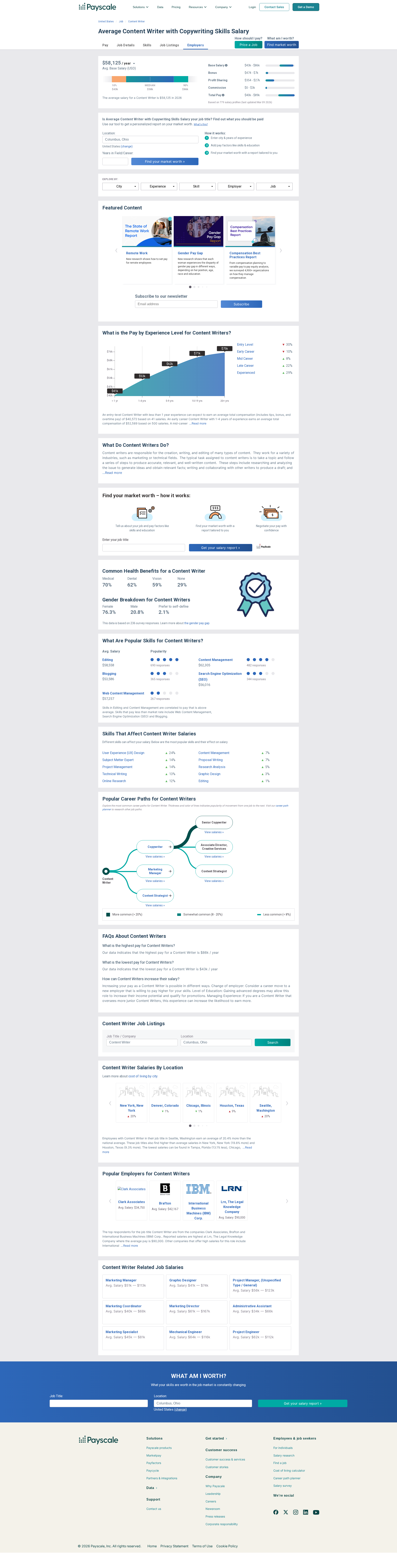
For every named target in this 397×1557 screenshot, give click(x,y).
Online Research (114, 781)
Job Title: (56, 1396)
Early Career (245, 352)
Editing (107, 660)
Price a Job (248, 45)
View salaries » (155, 856)
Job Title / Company (121, 1036)
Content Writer (136, 21)
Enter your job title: (115, 540)
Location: (108, 133)
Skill (196, 186)
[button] (105, 44)
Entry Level (245, 345)
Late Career (245, 366)
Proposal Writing (210, 760)
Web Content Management (123, 693)
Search (272, 1042)
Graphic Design (209, 774)
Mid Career (245, 359)
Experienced (246, 373)
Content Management (215, 660)
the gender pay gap (196, 623)
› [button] (280, 250)
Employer (235, 186)
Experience (158, 186)
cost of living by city (142, 1076)
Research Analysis (211, 767)
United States (106, 21)
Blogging (109, 674)
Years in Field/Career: (117, 153)
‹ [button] (116, 250)
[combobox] (150, 139)
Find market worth (281, 45)
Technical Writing (114, 774)
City (119, 186)
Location (187, 1036)
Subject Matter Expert (118, 760)
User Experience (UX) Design (123, 753)
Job (121, 21)
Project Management (117, 767)
